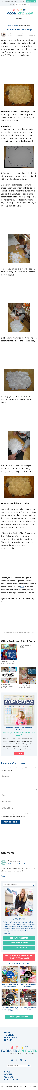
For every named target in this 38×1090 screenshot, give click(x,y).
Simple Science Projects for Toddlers (28, 985)
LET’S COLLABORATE (19, 948)
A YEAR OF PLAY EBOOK (19, 943)
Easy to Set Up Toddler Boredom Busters (10, 985)
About (8, 1074)
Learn (28, 632)
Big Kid (8, 1040)
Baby (7, 1032)
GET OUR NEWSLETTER (19, 938)
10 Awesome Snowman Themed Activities (7, 686)
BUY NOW (19, 753)
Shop (7, 1072)
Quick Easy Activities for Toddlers (28, 1008)
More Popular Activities (19, 1017)
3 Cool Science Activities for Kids (25, 686)
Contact (9, 1077)
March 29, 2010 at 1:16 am (17, 863)
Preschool (11, 1037)
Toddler (9, 1035)
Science (32, 632)
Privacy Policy (23, 1086)
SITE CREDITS (32, 1086)
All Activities (20, 632)
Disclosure (11, 1079)
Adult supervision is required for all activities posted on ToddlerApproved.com (19, 957)
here (22, 586)
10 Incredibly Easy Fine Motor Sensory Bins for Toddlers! (10, 1009)
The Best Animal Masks (25, 646)
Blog (25, 632)
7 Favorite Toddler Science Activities (7, 662)
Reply (3, 876)
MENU (20, 19)
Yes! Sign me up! (31, 1)
